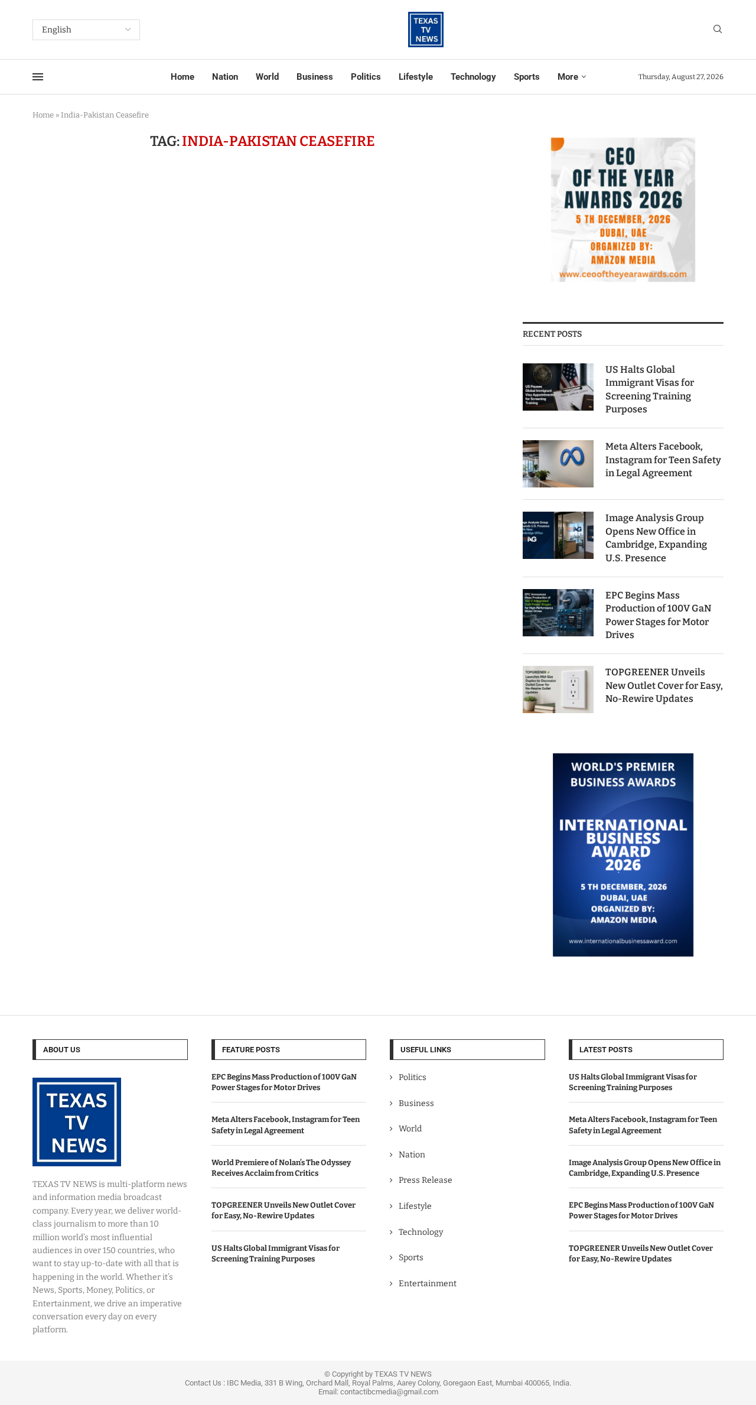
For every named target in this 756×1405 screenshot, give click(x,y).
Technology (473, 76)
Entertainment (428, 1284)
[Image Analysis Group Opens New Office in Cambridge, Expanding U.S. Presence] (558, 535)
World (267, 76)
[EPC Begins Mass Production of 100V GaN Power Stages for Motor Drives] (558, 612)
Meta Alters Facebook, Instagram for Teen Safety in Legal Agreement (663, 460)
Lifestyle (416, 76)
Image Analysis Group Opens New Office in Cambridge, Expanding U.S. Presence (656, 537)
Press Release (425, 1180)
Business (314, 76)
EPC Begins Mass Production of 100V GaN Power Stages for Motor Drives (658, 615)
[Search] (718, 30)
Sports (527, 76)
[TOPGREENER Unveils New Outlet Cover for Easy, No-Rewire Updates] (558, 689)
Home (182, 76)
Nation (225, 76)
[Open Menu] (37, 76)
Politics (366, 76)
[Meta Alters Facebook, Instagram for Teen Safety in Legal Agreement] (558, 463)
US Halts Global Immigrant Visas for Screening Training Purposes (649, 389)
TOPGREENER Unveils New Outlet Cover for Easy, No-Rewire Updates (664, 685)
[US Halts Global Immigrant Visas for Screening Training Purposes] (558, 387)
